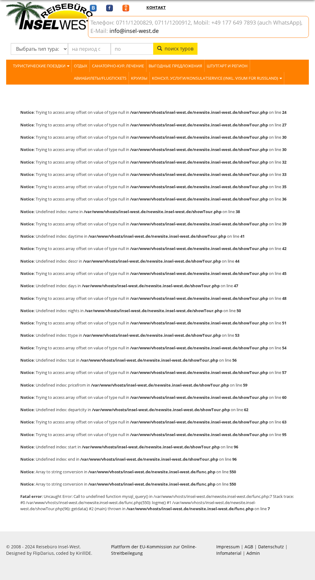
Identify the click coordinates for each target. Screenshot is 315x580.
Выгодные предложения (175, 66)
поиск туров (177, 48)
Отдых (80, 66)
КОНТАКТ (156, 7)
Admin (253, 553)
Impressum (228, 547)
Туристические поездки (39, 66)
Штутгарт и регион (227, 66)
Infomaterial (228, 553)
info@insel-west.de (134, 30)
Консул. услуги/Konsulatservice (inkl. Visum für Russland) (215, 78)
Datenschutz (271, 547)
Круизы (139, 78)
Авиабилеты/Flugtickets (100, 78)
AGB (249, 547)
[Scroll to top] (303, 568)
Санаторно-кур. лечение (118, 66)
